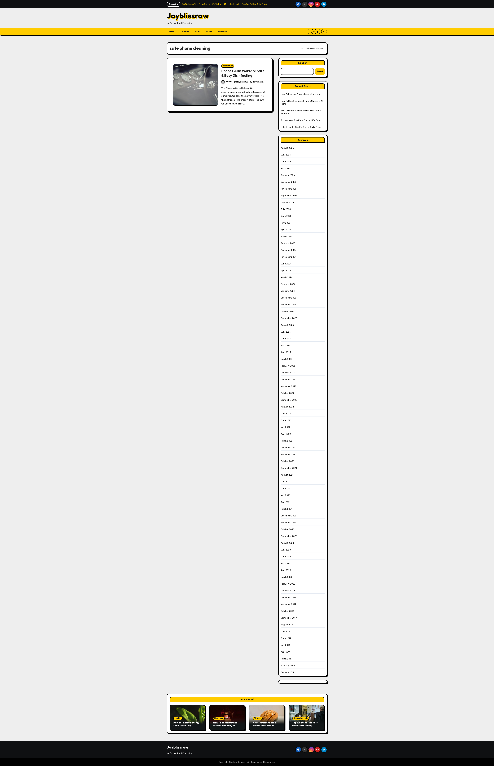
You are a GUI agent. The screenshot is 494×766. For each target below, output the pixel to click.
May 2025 (285, 223)
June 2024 (286, 264)
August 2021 (287, 475)
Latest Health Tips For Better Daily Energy (302, 127)
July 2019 (285, 631)
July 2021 (285, 481)
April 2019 (286, 652)
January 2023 (288, 372)
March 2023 (286, 359)
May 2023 (285, 345)
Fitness (173, 31)
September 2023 (289, 318)
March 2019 (286, 659)
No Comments (259, 82)
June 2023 (286, 338)
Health (186, 31)
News (198, 31)
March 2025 (286, 236)
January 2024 (288, 291)
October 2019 (287, 611)
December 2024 (289, 250)
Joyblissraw (188, 15)
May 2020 (285, 563)
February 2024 (288, 284)
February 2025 (288, 243)
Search (302, 62)
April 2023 (286, 352)
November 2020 (289, 522)
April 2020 (286, 570)
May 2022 (285, 427)
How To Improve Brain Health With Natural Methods (265, 725)
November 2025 (288, 189)
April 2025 (286, 229)
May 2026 (285, 168)
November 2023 (288, 304)
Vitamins (222, 31)
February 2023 (288, 366)
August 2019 (287, 624)
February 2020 (288, 584)
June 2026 (286, 161)
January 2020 (288, 590)
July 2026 (286, 155)
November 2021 (288, 454)
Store (209, 31)
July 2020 (286, 550)
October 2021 (287, 461)
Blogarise (254, 762)
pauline (229, 82)
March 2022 (287, 441)
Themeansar (269, 762)
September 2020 (289, 536)
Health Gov (228, 66)
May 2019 (285, 645)
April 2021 (286, 502)
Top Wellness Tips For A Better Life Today (301, 120)
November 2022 (289, 386)
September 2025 (289, 195)
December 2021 (288, 447)
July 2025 (286, 209)
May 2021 (285, 495)
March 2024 (287, 277)
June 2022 (286, 420)
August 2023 (287, 325)
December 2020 (289, 516)
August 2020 (287, 543)
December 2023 (288, 298)
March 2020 (287, 577)
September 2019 (289, 618)
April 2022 (286, 434)
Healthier (218, 718)
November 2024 (289, 257)
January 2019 (287, 672)
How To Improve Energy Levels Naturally (300, 94)
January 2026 (288, 175)
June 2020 (286, 556)
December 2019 (288, 597)
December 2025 (288, 182)
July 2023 (286, 332)
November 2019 (288, 604)
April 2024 (286, 270)
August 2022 (287, 407)
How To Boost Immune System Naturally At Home (225, 725)
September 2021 (289, 468)
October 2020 (287, 529)
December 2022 (289, 379)
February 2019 (288, 665)
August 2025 (287, 202)
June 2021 (286, 488)
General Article (301, 718)
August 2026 (287, 148)
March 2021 (286, 509)
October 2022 (287, 393)
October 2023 (287, 311)
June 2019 (286, 638)
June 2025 (286, 216)
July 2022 (286, 413)
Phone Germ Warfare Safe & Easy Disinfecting (242, 73)
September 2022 (289, 400)
